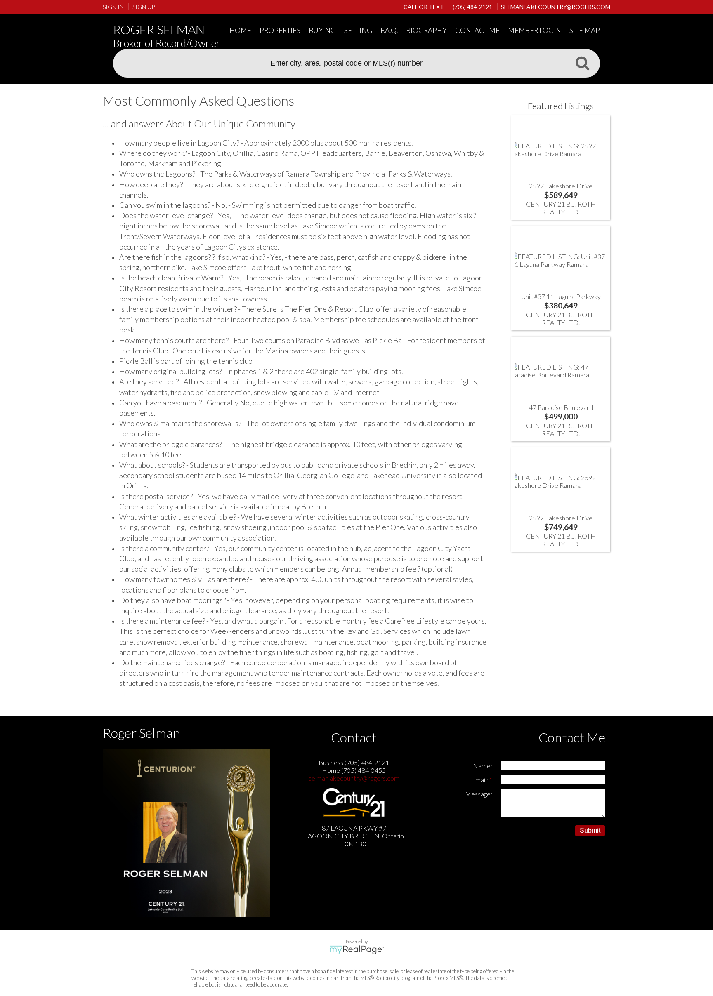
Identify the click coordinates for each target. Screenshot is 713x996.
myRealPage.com (357, 950)
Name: (482, 766)
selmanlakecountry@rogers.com (354, 778)
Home (240, 30)
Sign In (113, 6)
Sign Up (143, 6)
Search (582, 62)
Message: (478, 794)
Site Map (584, 30)
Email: (480, 780)
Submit (590, 830)
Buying (322, 30)
